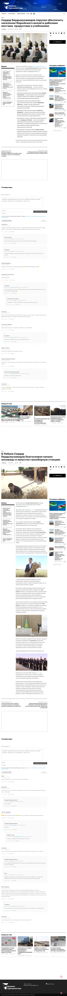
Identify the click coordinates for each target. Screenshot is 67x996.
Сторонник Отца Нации (14, 287)
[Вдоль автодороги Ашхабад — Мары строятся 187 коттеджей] (10, 411)
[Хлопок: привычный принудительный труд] (51, 114)
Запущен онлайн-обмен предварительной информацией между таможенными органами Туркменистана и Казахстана (60, 122)
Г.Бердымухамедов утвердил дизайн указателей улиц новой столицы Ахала (36, 152)
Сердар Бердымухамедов (15, 373)
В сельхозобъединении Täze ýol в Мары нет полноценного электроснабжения (42, 420)
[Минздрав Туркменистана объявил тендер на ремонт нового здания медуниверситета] (51, 97)
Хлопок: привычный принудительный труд (7, 103)
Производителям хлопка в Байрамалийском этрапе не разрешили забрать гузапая (58, 419)
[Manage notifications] (61, 993)
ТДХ (39, 71)
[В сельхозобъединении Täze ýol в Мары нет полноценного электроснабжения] (42, 410)
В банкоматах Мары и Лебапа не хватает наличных (24, 418)
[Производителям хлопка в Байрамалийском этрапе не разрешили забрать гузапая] (58, 410)
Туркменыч (12, 238)
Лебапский (41, 66)
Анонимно (15, 300)
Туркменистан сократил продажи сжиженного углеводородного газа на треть (8, 86)
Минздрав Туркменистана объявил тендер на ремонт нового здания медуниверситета (7, 95)
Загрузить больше (57, 130)
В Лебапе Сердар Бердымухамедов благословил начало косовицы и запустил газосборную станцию (11, 154)
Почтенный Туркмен (14, 337)
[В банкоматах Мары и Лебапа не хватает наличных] (25, 410)
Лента (2, 17)
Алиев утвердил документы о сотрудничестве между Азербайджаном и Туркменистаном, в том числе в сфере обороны (7, 75)
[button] (64, 13)
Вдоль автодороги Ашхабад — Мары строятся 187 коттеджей (10, 419)
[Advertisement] (24, 170)
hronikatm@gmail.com (33, 985)
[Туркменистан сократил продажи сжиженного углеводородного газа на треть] (51, 89)
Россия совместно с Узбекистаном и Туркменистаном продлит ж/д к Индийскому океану (59, 106)
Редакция (4, 29)
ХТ (3, 100)
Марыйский (35, 66)
